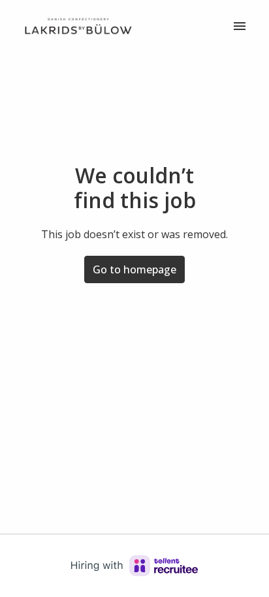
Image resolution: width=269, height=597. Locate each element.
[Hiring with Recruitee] (134, 565)
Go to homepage (134, 269)
